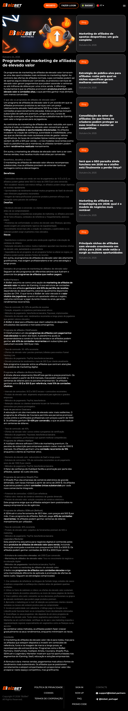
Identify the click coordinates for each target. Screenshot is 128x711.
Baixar (89, 5)
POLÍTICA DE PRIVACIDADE (48, 687)
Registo (50, 5)
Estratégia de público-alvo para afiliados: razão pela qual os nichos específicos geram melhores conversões (100, 78)
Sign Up (79, 693)
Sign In (79, 687)
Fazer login (69, 5)
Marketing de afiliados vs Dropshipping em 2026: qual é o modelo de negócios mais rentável (100, 205)
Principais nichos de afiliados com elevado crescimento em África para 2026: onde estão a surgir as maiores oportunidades (100, 248)
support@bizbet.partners (112, 693)
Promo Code (79, 704)
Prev (4, 676)
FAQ (79, 698)
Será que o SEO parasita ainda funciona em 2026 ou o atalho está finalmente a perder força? (100, 164)
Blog (84, 22)
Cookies (48, 693)
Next (4, 679)
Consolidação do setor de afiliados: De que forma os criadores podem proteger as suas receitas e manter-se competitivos (98, 122)
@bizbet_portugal (108, 699)
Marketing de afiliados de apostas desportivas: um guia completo (98, 36)
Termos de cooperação (49, 698)
